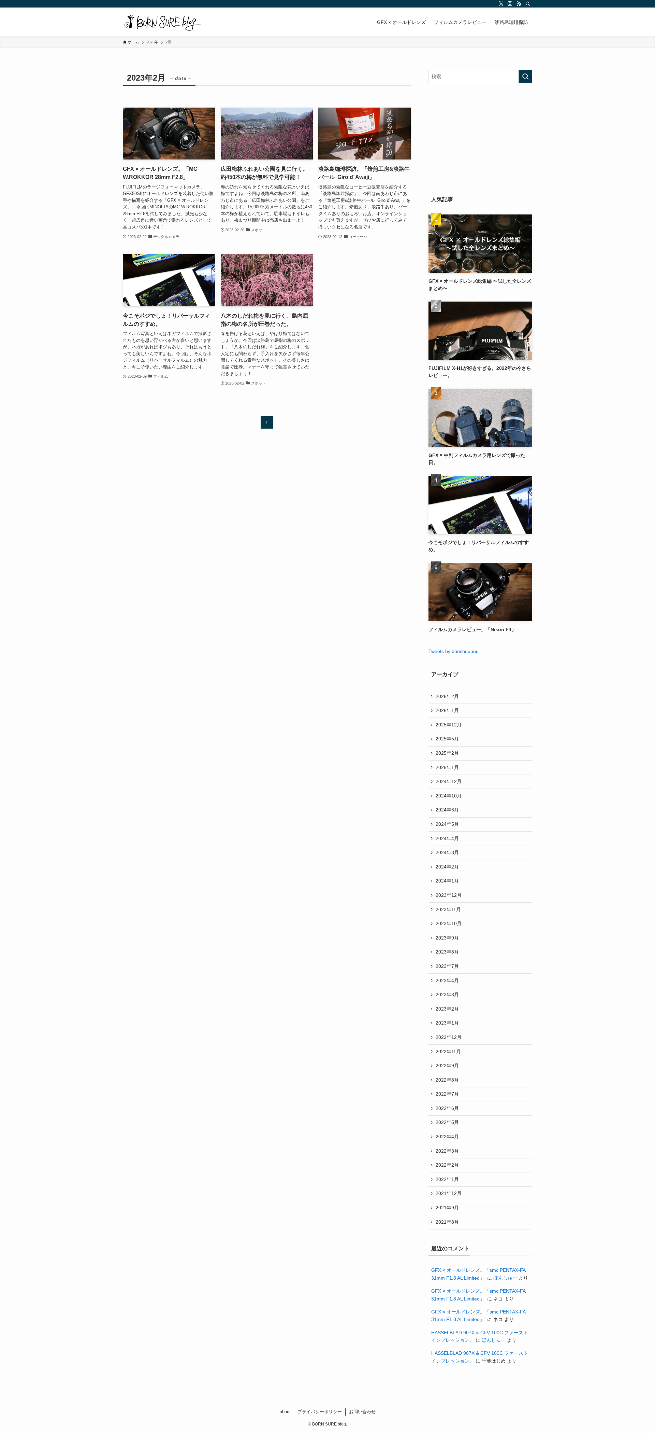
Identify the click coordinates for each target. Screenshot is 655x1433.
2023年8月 (447, 952)
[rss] (518, 4)
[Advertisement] (480, 137)
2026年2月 (447, 696)
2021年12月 (449, 1193)
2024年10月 (449, 795)
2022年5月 (447, 1122)
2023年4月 (447, 980)
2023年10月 (449, 923)
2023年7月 (447, 966)
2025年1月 (447, 767)
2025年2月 (447, 753)
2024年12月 (449, 781)
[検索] (527, 4)
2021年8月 (447, 1222)
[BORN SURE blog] (163, 22)
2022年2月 (447, 1165)
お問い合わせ (362, 1411)
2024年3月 (447, 852)
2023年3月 (447, 994)
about (285, 1411)
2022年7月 (447, 1094)
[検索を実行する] (525, 76)
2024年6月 (447, 809)
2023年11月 (448, 909)
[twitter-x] (501, 4)
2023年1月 (447, 1023)
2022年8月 (447, 1080)
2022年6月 (447, 1108)
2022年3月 (447, 1151)
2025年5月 (447, 738)
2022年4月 (447, 1136)
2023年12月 (449, 895)
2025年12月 (449, 724)
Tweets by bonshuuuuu (453, 651)
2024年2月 (447, 866)
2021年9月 (447, 1207)
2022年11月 (448, 1051)
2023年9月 (447, 938)
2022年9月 (447, 1065)
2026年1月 (447, 710)
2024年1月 (447, 881)
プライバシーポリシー (319, 1411)
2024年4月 (447, 838)
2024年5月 (447, 824)
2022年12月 (449, 1037)
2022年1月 (447, 1179)
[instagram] (510, 4)
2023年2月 (447, 1009)
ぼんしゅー (505, 1278)
